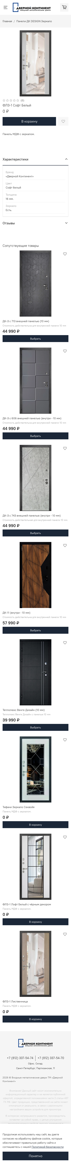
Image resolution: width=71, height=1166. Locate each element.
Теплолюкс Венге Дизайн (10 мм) (24, 710)
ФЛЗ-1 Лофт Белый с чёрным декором (27, 904)
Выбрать (35, 338)
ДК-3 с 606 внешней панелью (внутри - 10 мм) (32, 418)
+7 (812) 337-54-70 (51, 1058)
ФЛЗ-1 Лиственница (15, 1001)
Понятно (35, 1156)
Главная (7, 21)
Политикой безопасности (48, 1147)
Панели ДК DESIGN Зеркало (34, 21)
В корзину (35, 824)
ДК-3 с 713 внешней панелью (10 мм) (26, 321)
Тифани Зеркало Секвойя (18, 807)
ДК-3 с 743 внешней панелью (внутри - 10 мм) (32, 515)
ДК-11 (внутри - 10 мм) (16, 612)
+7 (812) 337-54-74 (20, 1058)
